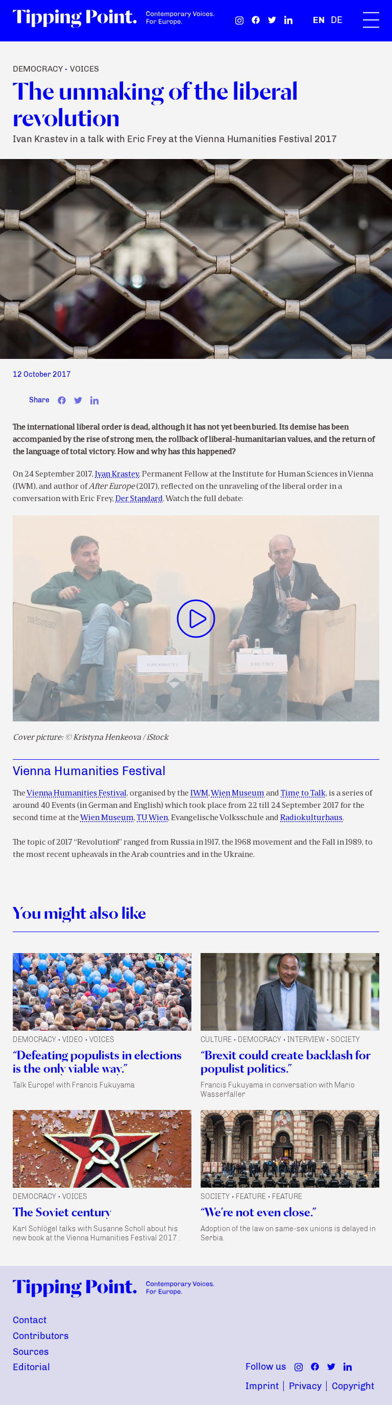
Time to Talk (303, 793)
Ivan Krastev (117, 474)
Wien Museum (237, 793)
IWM (199, 793)
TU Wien (152, 818)
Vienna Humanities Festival (77, 793)
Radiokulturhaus (311, 818)
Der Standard (139, 499)
